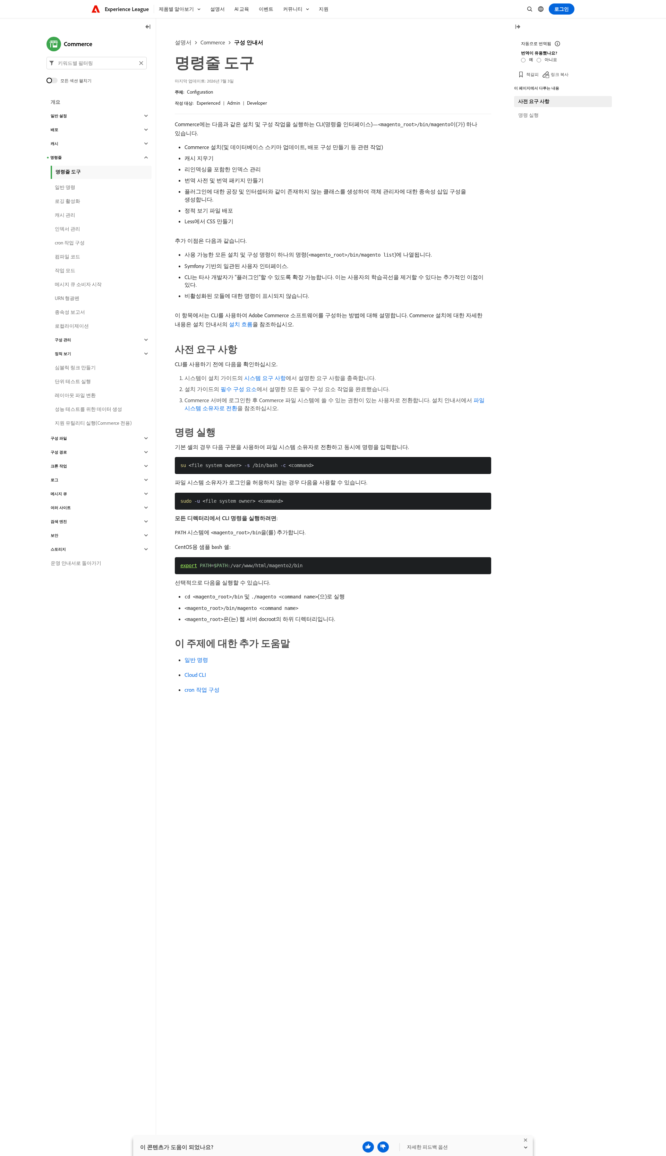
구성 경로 (59, 452)
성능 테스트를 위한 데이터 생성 (88, 409)
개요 (55, 102)
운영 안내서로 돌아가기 (76, 563)
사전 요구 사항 (533, 101)
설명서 (183, 42)
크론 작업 (59, 466)
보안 (54, 535)
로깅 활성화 (67, 201)
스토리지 (58, 549)
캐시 (54, 143)
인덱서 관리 (67, 229)
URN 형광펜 (67, 298)
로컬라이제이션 (72, 326)
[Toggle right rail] (517, 27)
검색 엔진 (59, 521)
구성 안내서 (248, 42)
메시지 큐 (59, 493)
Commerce (212, 42)
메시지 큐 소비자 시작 (78, 284)
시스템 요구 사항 (265, 377)
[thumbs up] (368, 1147)
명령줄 (56, 157)
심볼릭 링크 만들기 (75, 367)
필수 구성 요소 (239, 389)
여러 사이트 (61, 507)
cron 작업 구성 (202, 689)
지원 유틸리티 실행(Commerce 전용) (93, 423)
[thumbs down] (383, 1147)
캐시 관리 (65, 215)
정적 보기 (63, 353)
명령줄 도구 (68, 172)
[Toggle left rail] (148, 27)
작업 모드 (65, 270)
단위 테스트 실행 (73, 381)
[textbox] (96, 63)
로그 (54, 479)
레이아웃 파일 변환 (75, 395)
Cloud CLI (195, 674)
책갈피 (532, 74)
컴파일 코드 (67, 256)
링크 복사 (560, 74)
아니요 (551, 59)
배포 (54, 129)
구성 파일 (59, 438)
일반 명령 (196, 659)
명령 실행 (528, 115)
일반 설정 (59, 115)
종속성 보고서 (70, 312)
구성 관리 (63, 339)
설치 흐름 (241, 324)
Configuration (200, 92)
